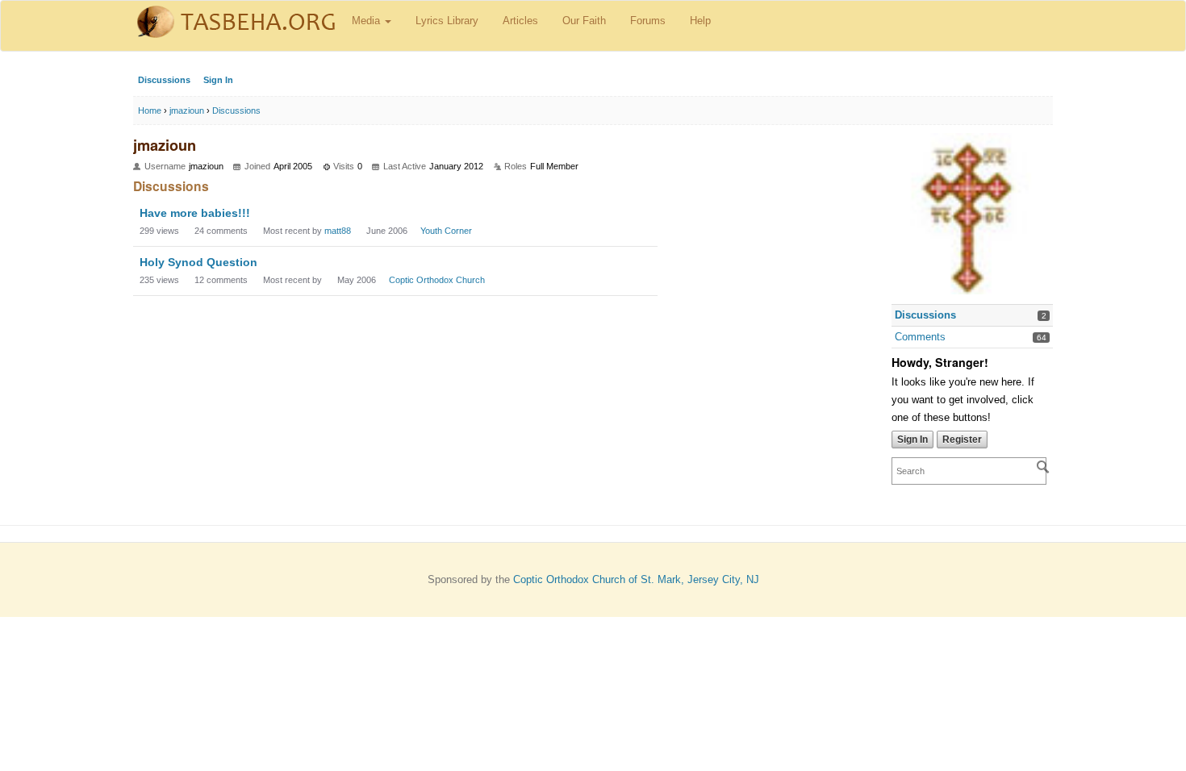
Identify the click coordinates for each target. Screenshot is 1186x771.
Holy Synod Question (198, 262)
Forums (648, 21)
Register (962, 439)
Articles (520, 21)
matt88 (337, 230)
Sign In (218, 80)
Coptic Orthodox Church (437, 280)
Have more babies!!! (195, 212)
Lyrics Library (447, 21)
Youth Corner (446, 230)
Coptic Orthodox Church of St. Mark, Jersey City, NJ (636, 579)
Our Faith (584, 21)
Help (700, 21)
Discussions (164, 80)
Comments (920, 337)
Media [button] (367, 21)
